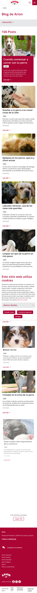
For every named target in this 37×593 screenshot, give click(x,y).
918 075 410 (12, 539)
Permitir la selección (25, 312)
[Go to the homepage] (12, 575)
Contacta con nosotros (14, 548)
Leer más (6, 79)
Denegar (18, 316)
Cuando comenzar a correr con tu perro (15, 61)
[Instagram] (16, 581)
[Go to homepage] (10, 2)
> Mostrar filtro (7, 22)
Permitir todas (9, 312)
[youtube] (13, 581)
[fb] (19, 581)
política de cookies (22, 300)
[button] (30, 2)
